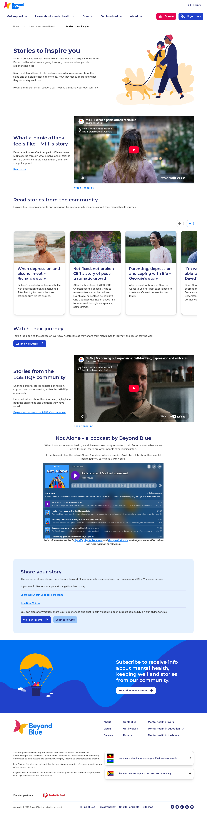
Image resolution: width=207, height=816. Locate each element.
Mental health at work (161, 721)
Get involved (130, 728)
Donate (127, 735)
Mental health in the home (163, 735)
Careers (108, 735)
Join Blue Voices (30, 603)
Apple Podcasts (93, 540)
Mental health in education (164, 728)
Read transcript (83, 426)
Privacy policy (107, 806)
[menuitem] (18, 16)
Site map (148, 806)
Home (16, 26)
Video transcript (83, 187)
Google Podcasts (118, 540)
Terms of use (87, 806)
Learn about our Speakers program (42, 594)
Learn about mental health (42, 26)
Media (107, 728)
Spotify (78, 540)
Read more (19, 169)
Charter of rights (129, 806)
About (107, 721)
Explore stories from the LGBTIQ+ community (39, 412)
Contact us (129, 721)
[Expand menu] (26, 16)
